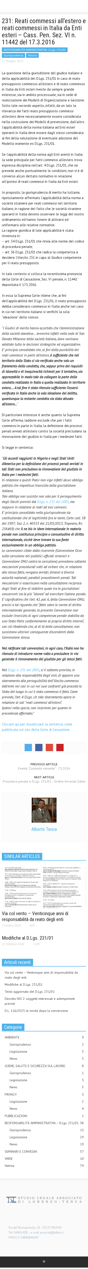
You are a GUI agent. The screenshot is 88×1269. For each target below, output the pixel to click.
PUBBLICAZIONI (44, 1116)
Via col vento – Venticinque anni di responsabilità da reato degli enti (35, 916)
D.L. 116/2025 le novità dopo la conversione (36, 1011)
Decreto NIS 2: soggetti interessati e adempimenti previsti (40, 1001)
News (47, 1058)
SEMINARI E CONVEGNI (44, 1151)
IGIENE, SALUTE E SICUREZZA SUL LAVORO (44, 1066)
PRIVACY (44, 1094)
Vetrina (32, 55)
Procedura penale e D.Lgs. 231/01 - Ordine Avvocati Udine (44, 781)
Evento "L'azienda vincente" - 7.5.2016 (44, 768)
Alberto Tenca (44, 829)
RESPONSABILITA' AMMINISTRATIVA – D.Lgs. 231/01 (44, 1123)
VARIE (44, 1158)
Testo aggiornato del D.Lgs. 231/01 (30, 991)
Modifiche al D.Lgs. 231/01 (27, 938)
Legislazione (47, 1051)
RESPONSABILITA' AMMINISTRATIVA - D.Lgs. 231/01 (35, 49)
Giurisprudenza (13, 55)
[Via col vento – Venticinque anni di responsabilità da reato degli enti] (44, 887)
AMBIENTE (44, 1037)
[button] (18, 6)
